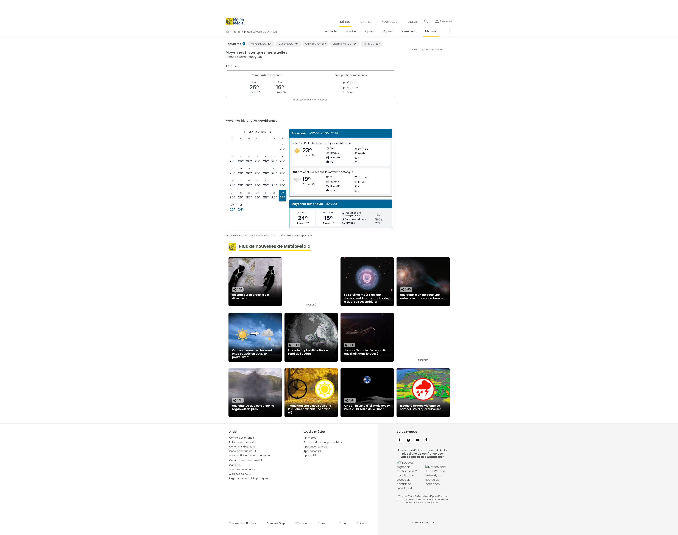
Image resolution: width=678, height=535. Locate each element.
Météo (237, 32)
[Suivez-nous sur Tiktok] (426, 440)
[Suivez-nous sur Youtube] (417, 440)
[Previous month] (244, 132)
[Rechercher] (426, 21)
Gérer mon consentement (245, 460)
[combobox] (231, 66)
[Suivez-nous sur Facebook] (399, 440)
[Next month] (270, 132)
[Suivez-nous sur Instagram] (408, 440)
